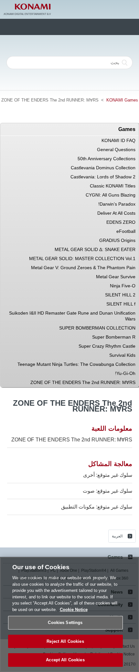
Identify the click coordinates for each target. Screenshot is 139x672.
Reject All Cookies (65, 641)
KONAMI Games (122, 100)
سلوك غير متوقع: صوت (107, 491)
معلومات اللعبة (111, 428)
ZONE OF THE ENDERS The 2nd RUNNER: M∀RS (71, 439)
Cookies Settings (65, 622)
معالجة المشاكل (110, 463)
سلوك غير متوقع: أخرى (107, 475)
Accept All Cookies (65, 659)
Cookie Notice (74, 609)
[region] (69, 614)
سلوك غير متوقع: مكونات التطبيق (96, 507)
